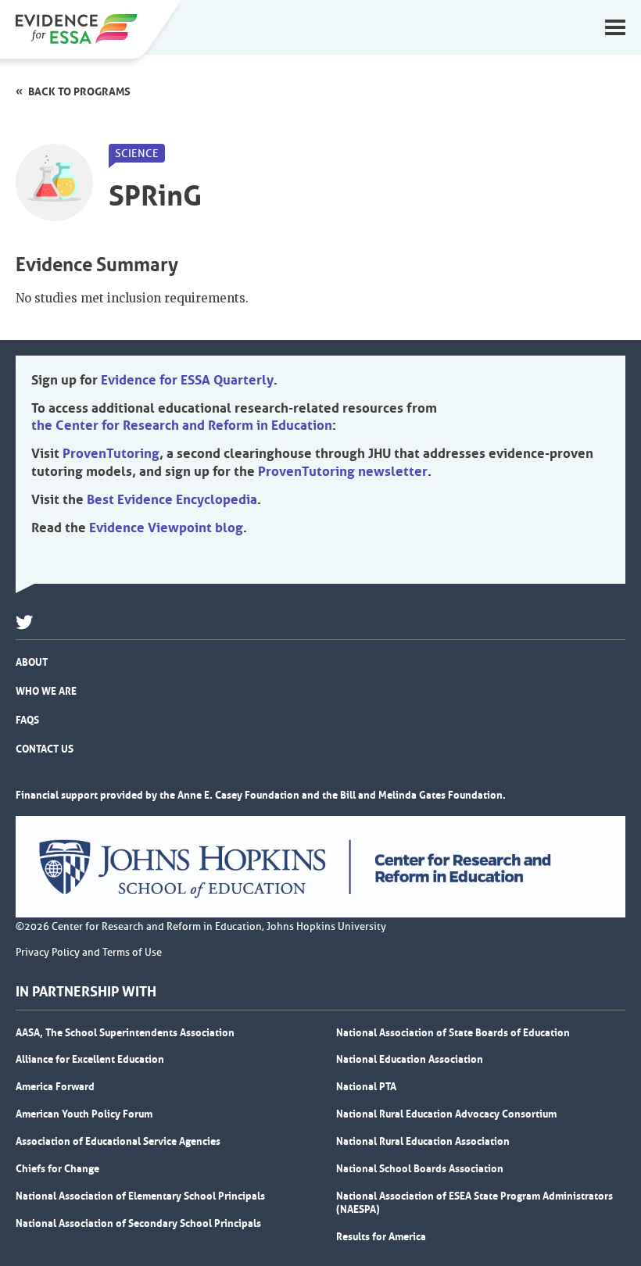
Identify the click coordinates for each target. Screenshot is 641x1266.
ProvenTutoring (111, 453)
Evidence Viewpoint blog (166, 527)
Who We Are (46, 691)
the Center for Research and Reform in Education (181, 425)
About (32, 662)
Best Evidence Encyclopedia (172, 499)
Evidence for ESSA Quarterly (187, 379)
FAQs (27, 719)
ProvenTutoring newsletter (343, 471)
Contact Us (44, 748)
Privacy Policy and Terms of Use (89, 952)
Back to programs (79, 91)
